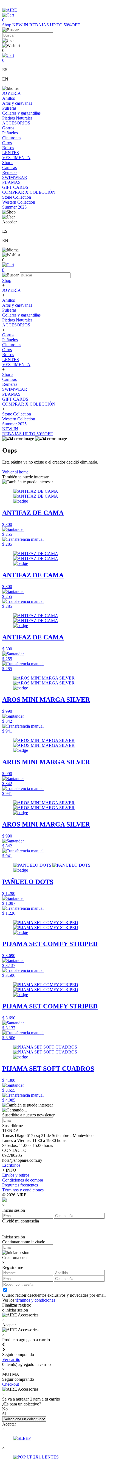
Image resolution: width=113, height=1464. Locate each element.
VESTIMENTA (16, 157)
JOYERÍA (11, 93)
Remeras (9, 172)
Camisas (9, 167)
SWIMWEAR (14, 177)
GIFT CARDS (15, 187)
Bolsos (8, 147)
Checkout (10, 1384)
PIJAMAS (11, 182)
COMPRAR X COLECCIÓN (28, 192)
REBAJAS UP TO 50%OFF (54, 25)
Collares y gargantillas (21, 113)
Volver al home (15, 472)
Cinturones (11, 137)
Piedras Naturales (17, 118)
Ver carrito (11, 1359)
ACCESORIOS (16, 123)
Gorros (8, 128)
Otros (7, 142)
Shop (7, 25)
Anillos (8, 98)
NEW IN (20, 25)
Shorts (7, 162)
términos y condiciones (35, 1300)
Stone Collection (16, 197)
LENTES (10, 152)
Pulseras (9, 108)
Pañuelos (10, 133)
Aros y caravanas (17, 103)
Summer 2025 (14, 207)
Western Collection (18, 202)
